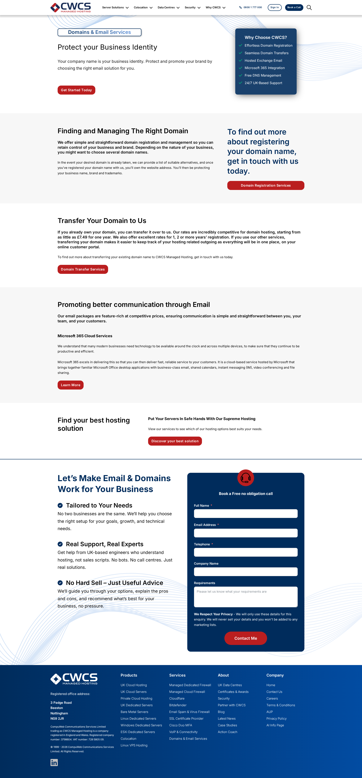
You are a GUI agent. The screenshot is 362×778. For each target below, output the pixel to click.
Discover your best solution (175, 441)
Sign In (274, 7)
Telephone (202, 544)
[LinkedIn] (51, 763)
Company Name (206, 563)
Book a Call (294, 7)
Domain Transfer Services (83, 269)
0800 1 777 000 (253, 7)
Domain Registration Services (266, 185)
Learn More (70, 385)
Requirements (204, 583)
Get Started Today (76, 90)
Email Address (205, 525)
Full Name (201, 506)
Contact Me (245, 638)
